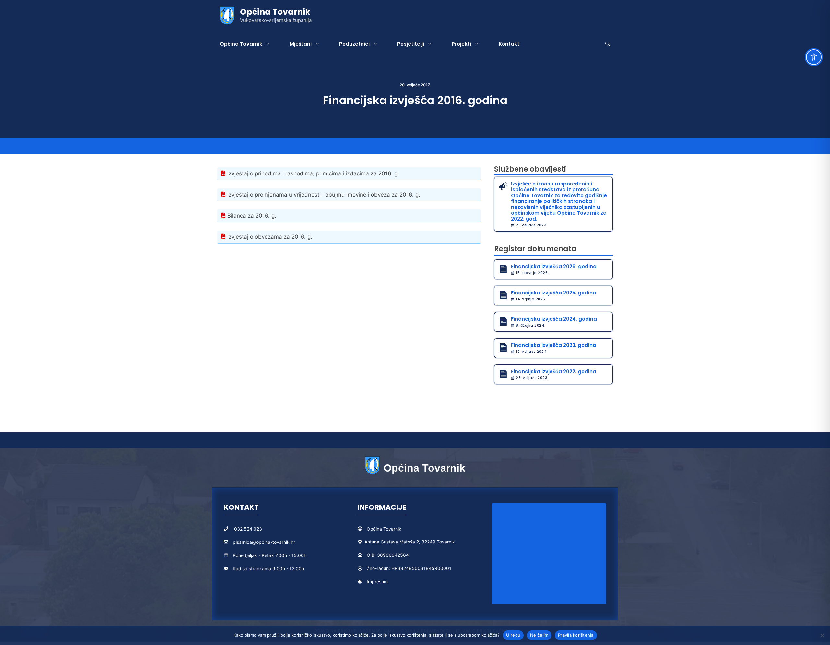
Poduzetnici (354, 44)
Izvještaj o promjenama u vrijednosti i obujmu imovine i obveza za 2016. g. (323, 194)
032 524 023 (248, 529)
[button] (608, 44)
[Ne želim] (822, 635)
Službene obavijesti (530, 169)
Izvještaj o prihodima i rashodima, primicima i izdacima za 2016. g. (313, 173)
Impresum (377, 581)
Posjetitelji (410, 44)
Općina (375, 529)
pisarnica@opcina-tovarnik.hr (264, 542)
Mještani (301, 44)
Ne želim (539, 635)
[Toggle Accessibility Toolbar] (813, 57)
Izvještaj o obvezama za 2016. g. (269, 236)
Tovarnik (392, 529)
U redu (513, 635)
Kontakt (509, 44)
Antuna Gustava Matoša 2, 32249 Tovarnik (409, 541)
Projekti (461, 44)
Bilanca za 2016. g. (251, 215)
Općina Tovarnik (275, 12)
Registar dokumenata (535, 249)
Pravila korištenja (576, 635)
